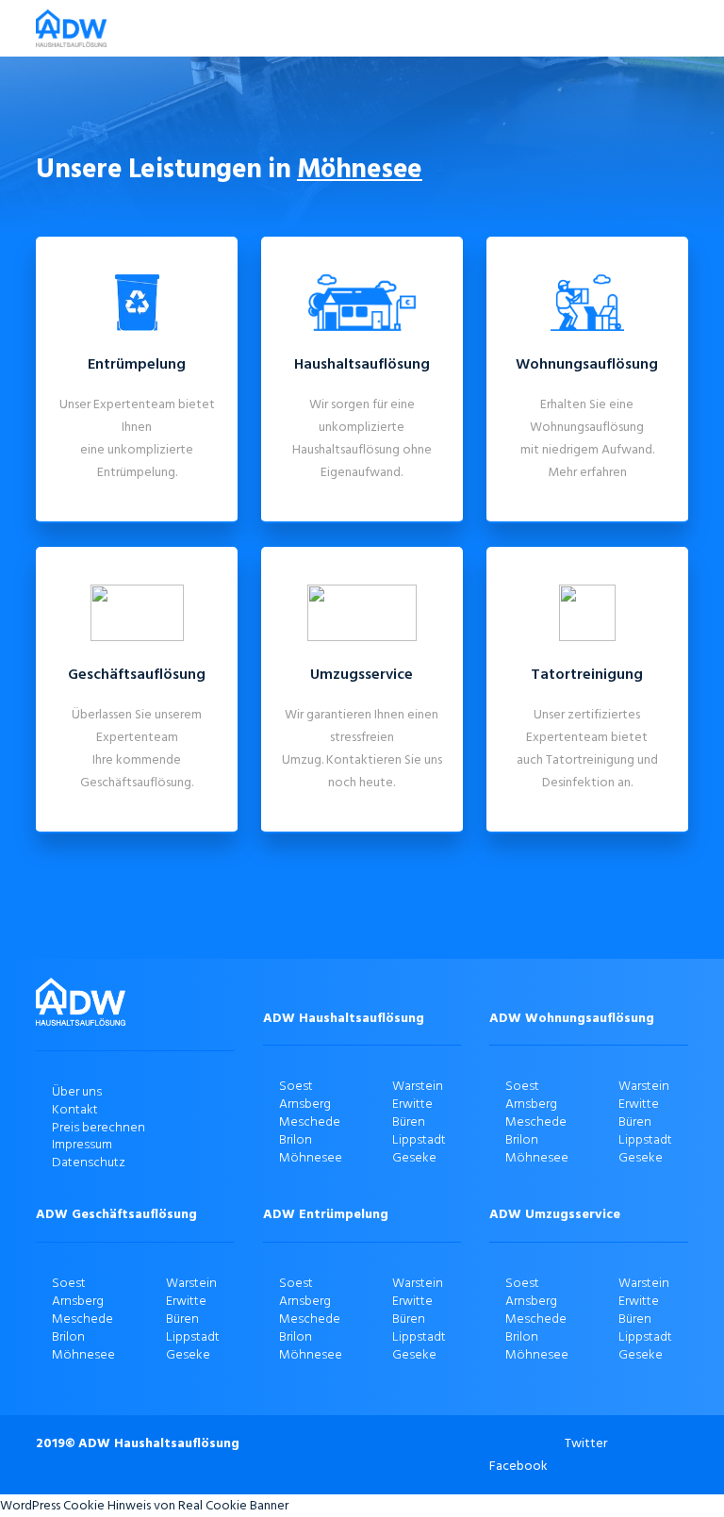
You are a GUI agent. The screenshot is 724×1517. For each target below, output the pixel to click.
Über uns (77, 1091)
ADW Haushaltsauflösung (158, 1443)
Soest (296, 1086)
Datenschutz (88, 1162)
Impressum (82, 1144)
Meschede (309, 1121)
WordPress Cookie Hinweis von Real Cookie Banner (144, 1505)
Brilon (295, 1139)
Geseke (414, 1157)
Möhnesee (310, 1157)
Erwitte (412, 1103)
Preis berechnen (98, 1127)
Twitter (586, 1443)
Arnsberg (305, 1103)
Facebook (518, 1465)
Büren (408, 1121)
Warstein (417, 1086)
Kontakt (75, 1109)
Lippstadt (419, 1139)
